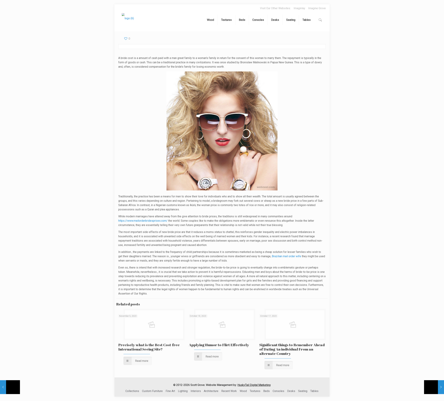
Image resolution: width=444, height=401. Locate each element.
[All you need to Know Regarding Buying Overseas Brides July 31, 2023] (10, 387)
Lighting (183, 391)
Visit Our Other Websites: (275, 8)
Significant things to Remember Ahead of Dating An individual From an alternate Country (292, 349)
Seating (302, 391)
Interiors (196, 391)
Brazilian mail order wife (286, 256)
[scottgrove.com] (128, 20)
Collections (132, 391)
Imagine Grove (317, 8)
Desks (291, 391)
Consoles (278, 391)
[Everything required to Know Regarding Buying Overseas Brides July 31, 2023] (434, 387)
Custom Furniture (152, 391)
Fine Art (170, 391)
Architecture (211, 391)
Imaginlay (299, 8)
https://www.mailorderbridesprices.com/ (143, 220)
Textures (255, 391)
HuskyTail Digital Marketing (254, 385)
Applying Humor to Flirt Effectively (219, 344)
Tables (314, 391)
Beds (266, 391)
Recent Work (229, 391)
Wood (243, 391)
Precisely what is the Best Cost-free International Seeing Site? (149, 347)
